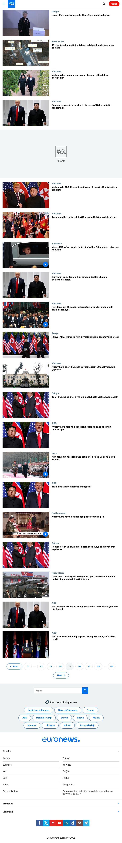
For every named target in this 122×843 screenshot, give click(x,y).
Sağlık (66, 771)
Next (59, 675)
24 (60, 666)
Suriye (64, 717)
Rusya (55, 333)
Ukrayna (50, 725)
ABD (54, 423)
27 (89, 666)
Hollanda (57, 243)
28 (98, 666)
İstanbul (31, 725)
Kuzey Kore (58, 41)
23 (50, 666)
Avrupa (6, 758)
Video (5, 784)
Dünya (55, 11)
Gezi (5, 777)
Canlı (114, 3)
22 (41, 666)
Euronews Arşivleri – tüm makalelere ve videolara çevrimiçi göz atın (88, 792)
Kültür (67, 725)
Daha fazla (8, 811)
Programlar (68, 784)
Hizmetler (8, 803)
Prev (15, 666)
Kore (54, 453)
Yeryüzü (67, 764)
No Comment (59, 513)
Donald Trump (44, 717)
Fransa (90, 710)
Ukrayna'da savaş (67, 710)
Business (7, 764)
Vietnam (56, 71)
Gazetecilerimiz (10, 791)
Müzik (96, 717)
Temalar (7, 751)
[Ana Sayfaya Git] (11, 4)
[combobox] (61, 690)
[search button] (85, 690)
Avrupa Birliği (87, 725)
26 (79, 666)
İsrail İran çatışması (38, 710)
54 (111, 666)
